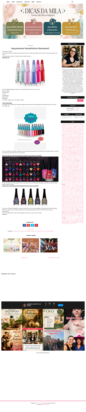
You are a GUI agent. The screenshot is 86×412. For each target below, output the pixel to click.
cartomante (64, 139)
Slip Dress (77, 207)
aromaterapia (74, 129)
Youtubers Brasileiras (65, 223)
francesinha (81, 167)
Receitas (69, 202)
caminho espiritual (72, 138)
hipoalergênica (81, 169)
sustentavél (67, 210)
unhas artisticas (77, 217)
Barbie (76, 132)
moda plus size (78, 184)
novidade (81, 191)
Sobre (32, 2)
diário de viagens (78, 154)
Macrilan (63, 179)
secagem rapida (67, 206)
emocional (81, 156)
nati (81, 189)
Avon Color (70, 132)
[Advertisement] (41, 365)
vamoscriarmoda (65, 220)
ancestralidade (67, 128)
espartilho (78, 162)
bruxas (63, 137)
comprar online (77, 142)
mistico (82, 183)
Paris (70, 195)
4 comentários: (30, 229)
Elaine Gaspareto (46, 404)
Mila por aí (75, 183)
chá (75, 139)
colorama (66, 142)
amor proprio (79, 127)
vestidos (68, 221)
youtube (82, 222)
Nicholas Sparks (65, 191)
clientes (73, 140)
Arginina (70, 129)
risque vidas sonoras (68, 204)
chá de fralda (78, 139)
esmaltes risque (65, 162)
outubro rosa (74, 194)
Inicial (8, 2)
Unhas (64, 217)
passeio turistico (81, 195)
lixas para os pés (70, 178)
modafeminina (68, 187)
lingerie (82, 177)
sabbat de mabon (74, 205)
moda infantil (73, 184)
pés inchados (64, 197)
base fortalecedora (70, 133)
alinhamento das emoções (67, 126)
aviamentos (64, 132)
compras (82, 142)
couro (82, 147)
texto (81, 213)
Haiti (73, 169)
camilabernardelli (65, 138)
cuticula (81, 148)
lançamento (68, 175)
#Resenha (64, 124)
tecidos (68, 212)
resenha (81, 202)
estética (77, 163)
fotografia (71, 167)
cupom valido (65, 148)
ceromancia (72, 139)
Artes (82, 129)
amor (75, 127)
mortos (63, 188)
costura (74, 146)
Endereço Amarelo (65, 158)
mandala (70, 179)
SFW (74, 207)
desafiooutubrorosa (69, 150)
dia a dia (79, 153)
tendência (81, 212)
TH (82, 213)
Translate (77, 110)
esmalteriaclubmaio (72, 160)
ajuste (82, 125)
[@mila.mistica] (24, 305)
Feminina (69, 166)
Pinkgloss (68, 197)
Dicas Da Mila (39, 403)
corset (70, 146)
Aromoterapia (79, 129)
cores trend (81, 145)
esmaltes (22, 231)
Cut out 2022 (77, 148)
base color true (80, 132)
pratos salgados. (67, 198)
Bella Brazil (82, 133)
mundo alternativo (78, 188)
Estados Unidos (69, 163)
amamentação (71, 127)
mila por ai (19, 2)
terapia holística (72, 213)
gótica (82, 168)
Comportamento (71, 142)
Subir (83, 409)
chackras (81, 139)
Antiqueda (79, 128)
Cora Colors (71, 145)
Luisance (81, 178)
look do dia (75, 178)
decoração (78, 149)
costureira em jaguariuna (67, 147)
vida (79, 221)
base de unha (64, 133)
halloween (76, 169)
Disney (80, 155)
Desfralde (63, 152)
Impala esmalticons (71, 171)
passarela (76, 195)
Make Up (67, 179)
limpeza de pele (78, 177)
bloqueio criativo (73, 134)
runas (63, 205)
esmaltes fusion (71, 161)
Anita (71, 128)
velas (72, 220)
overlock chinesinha (80, 194)
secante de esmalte (73, 206)
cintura (70, 140)
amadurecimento (65, 127)
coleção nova (75, 141)
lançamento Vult (80, 175)
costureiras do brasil (77, 147)
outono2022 (70, 194)
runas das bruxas (67, 205)
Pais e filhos (67, 195)
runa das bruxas (80, 204)
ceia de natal (68, 139)
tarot (68, 211)
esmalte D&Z (81, 159)
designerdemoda (74, 153)
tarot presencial (78, 211)
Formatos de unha (65, 167)
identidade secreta (76, 170)
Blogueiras (68, 134)
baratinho (73, 132)
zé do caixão (71, 223)
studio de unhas (75, 208)
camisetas (79, 138)
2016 (71, 124)
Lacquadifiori (64, 175)
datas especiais (69, 149)
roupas (73, 204)
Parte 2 (72, 195)
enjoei (73, 158)
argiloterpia (67, 129)
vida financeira (67, 222)
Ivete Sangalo (50, 231)
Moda (13, 2)
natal (78, 189)
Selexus (78, 206)
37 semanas (67, 125)
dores (71, 156)
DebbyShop (74, 149)
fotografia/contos (76, 167)
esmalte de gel (65, 160)
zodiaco (74, 223)
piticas (71, 197)
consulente (67, 145)
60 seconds (72, 125)
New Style (82, 190)
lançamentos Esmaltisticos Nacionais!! (30, 48)
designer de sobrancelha (66, 153)
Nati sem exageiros (70, 190)
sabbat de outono (80, 205)
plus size (79, 197)
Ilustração (81, 170)
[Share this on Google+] (28, 225)
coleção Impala (16, 231)
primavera (71, 198)
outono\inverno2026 (65, 194)
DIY (68, 156)
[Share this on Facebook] (24, 225)
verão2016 (77, 220)
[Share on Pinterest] (36, 225)
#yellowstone (68, 124)
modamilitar (72, 187)
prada (63, 198)
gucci (71, 169)
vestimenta (72, 221)
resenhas (64, 203)
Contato (38, 2)
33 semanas (76, 124)
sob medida (81, 207)
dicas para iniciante (73, 155)
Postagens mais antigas (53, 257)
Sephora (65, 207)
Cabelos (72, 137)
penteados (81, 196)
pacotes (63, 195)
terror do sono (78, 213)
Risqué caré (79, 203)
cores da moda (76, 145)
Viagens (76, 221)
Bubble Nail (66, 137)
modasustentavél (77, 187)
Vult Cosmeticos (75, 222)
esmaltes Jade (27, 231)
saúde (63, 206)
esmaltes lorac (81, 161)
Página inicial (25, 257)
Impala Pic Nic (43, 231)
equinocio (76, 158)
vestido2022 (64, 221)
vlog (71, 222)
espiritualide (64, 163)
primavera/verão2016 (76, 198)
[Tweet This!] (32, 225)
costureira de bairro (79, 146)
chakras (63, 140)
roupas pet (76, 204)
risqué (75, 203)
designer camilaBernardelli (70, 152)
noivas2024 (76, 191)
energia (70, 158)
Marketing (79, 180)
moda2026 (64, 187)
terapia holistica (65, 213)
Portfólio (82, 197)
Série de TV (69, 207)
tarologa (27, 2)
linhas (63, 178)
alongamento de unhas (78, 126)
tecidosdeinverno (72, 212)
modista (81, 187)
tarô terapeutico (72, 210)
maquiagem (74, 179)
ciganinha (67, 140)
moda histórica (68, 184)
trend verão (73, 216)
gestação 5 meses (65, 168)
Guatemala (68, 169)
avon (67, 132)
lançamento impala (74, 175)
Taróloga (77, 210)
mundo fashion (70, 189)
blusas (77, 134)
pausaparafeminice (65, 196)
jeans (74, 174)
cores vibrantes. (65, 146)
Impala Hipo (37, 231)
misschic (79, 183)
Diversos (64, 156)
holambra (63, 170)
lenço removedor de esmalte (70, 177)
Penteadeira (78, 196)
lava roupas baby (65, 176)
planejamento (74, 197)
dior (78, 155)
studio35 (63, 210)
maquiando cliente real (79, 179)
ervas (79, 158)
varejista (69, 220)
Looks (78, 178)
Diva (82, 155)
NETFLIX (78, 190)
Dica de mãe (66, 155)
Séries (72, 207)
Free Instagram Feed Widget (43, 352)
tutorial (80, 216)
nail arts (75, 189)
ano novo (75, 128)
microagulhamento (65, 183)
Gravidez (64, 169)
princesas (81, 198)
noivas (73, 191)
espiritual (82, 162)
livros (65, 178)
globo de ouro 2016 (78, 168)
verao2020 (81, 220)
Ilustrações (64, 171)
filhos (77, 166)
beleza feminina (77, 133)
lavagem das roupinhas (72, 176)
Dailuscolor (64, 149)
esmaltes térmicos (72, 162)
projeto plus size (80, 199)
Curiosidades (71, 148)
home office (67, 170)
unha (82, 216)
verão (74, 220)
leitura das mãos (78, 176)
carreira (82, 138)
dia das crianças (67, 154)
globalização (71, 168)
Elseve (78, 156)
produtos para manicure (67, 199)
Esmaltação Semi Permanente (72, 159)
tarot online (72, 211)
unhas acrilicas (70, 217)
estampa (74, 163)
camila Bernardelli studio (78, 137)
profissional (75, 199)
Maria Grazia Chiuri (74, 180)
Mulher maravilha (67, 188)
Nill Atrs (70, 191)
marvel (82, 180)
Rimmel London (68, 203)
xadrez (79, 222)
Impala (32, 231)
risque (72, 203)
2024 (73, 124)
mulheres (73, 188)
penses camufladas (72, 196)
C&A (69, 137)
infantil (70, 172)
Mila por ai (70, 183)
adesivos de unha (78, 125)
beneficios (64, 134)
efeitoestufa (75, 156)
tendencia (78, 212)
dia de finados (72, 154)
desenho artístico (79, 150)
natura (75, 190)
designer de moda (79, 152)
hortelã (70, 170)
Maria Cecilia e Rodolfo (66, 180)
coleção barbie (78, 140)
